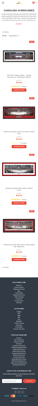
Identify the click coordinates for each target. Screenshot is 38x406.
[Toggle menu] (5, 2)
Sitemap (19, 302)
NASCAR (19, 321)
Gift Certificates (19, 340)
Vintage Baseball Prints (19, 353)
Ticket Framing (19, 323)
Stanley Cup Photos (19, 355)
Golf (19, 319)
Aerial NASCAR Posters (19, 359)
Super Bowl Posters (19, 349)
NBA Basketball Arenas (19, 361)
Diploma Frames (19, 342)
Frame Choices (19, 287)
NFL (19, 313)
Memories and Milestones (19, 363)
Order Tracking (19, 297)
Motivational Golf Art (19, 365)
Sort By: (4, 35)
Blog (19, 291)
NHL (19, 317)
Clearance (19, 325)
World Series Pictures (19, 351)
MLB (19, 315)
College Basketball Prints (19, 347)
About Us (19, 285)
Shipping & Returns (19, 295)
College (19, 311)
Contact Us (19, 299)
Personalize (19, 327)
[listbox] (14, 35)
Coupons (19, 338)
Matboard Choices (19, 289)
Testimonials (19, 293)
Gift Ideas (19, 344)
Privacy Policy (19, 301)
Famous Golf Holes (19, 357)
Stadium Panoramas (19, 346)
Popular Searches (19, 329)
